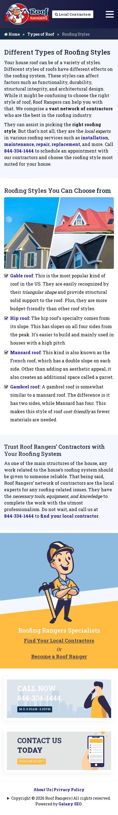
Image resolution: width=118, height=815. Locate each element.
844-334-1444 (19, 151)
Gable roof (21, 275)
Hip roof (19, 318)
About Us (42, 789)
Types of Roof (40, 34)
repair (43, 144)
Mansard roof (25, 352)
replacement (66, 144)
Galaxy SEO (70, 803)
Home (14, 34)
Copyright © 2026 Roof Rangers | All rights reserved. (61, 798)
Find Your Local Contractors (59, 640)
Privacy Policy (69, 789)
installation (94, 137)
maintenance (19, 144)
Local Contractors (74, 14)
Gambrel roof (25, 387)
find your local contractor (69, 516)
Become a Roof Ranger (59, 656)
